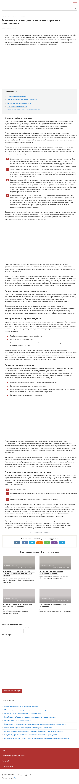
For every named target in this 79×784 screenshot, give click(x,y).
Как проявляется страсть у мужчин (19, 103)
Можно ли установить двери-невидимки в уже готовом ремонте (27, 710)
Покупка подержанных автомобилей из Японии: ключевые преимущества (31, 735)
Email (27, 628)
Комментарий (7, 635)
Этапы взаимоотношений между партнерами (23, 110)
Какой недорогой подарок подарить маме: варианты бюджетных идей (29, 717)
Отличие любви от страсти (16, 96)
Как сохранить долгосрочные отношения (53, 605)
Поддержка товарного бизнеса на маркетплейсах (22, 706)
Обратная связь (7, 766)
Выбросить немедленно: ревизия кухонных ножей (22, 713)
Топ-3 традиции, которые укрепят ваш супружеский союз (18, 605)
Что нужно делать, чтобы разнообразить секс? (51, 572)
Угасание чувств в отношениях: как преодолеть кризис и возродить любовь (18, 573)
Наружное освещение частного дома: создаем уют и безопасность (28, 728)
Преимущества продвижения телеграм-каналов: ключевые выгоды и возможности (35, 724)
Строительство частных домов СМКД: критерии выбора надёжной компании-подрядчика (36, 738)
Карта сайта (6, 761)
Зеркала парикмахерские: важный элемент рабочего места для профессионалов (33, 731)
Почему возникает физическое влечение (22, 100)
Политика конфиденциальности (13, 756)
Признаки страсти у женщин (17, 106)
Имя (3, 628)
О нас (4, 750)
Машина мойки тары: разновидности (17, 721)
